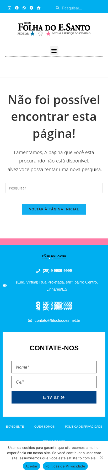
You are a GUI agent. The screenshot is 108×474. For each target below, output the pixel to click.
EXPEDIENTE (15, 426)
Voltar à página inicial (54, 209)
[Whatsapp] (24, 8)
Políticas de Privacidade (65, 466)
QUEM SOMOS (44, 426)
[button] (54, 50)
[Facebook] (16, 8)
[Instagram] (9, 8)
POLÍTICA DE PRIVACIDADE (83, 426)
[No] (101, 457)
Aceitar (31, 466)
